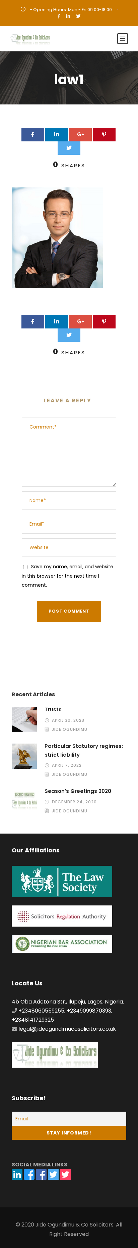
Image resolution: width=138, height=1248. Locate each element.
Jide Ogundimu (69, 729)
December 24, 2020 (74, 802)
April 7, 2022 (67, 765)
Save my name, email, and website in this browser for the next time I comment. (67, 575)
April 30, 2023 (68, 720)
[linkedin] (68, 16)
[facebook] (59, 16)
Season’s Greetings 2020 (78, 791)
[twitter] (78, 16)
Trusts (53, 709)
